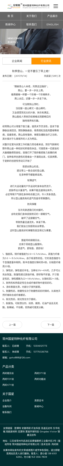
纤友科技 (35, 428)
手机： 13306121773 (36, 346)
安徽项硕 (26, 428)
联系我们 (31, 24)
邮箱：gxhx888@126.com (16, 357)
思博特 (17, 428)
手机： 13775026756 (37, 351)
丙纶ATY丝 (8, 385)
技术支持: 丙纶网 (49, 444)
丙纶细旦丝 (8, 373)
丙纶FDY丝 (8, 379)
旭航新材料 (11, 431)
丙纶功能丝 (40, 379)
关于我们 (31, 16)
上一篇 (12, 324)
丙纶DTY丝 (40, 373)
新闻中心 (10, 24)
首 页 (10, 16)
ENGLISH (52, 24)
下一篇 (50, 324)
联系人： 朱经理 (10, 351)
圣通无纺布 (46, 428)
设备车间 (6, 406)
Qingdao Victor (48, 431)
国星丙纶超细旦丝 (30, 240)
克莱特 (21, 431)
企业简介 (6, 400)
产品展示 (52, 16)
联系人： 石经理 (10, 346)
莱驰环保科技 (32, 431)
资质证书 (38, 400)
